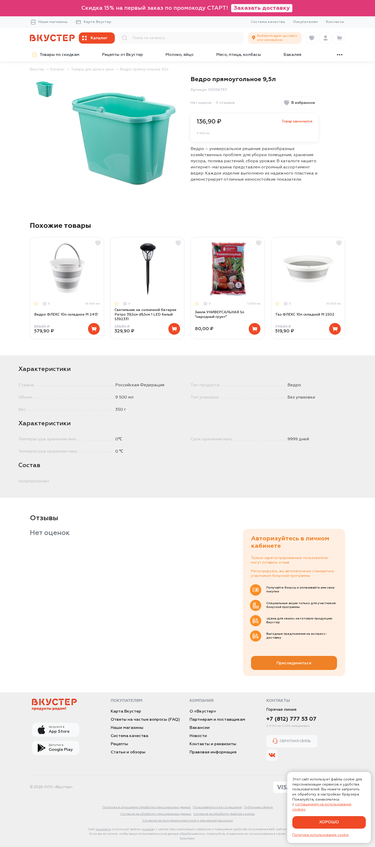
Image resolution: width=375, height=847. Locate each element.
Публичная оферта (258, 807)
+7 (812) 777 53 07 (291, 719)
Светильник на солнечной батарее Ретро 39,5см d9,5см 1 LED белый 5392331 (145, 314)
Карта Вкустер (97, 22)
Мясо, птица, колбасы (238, 55)
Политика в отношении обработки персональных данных (146, 807)
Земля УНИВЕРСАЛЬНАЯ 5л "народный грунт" (219, 314)
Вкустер (37, 69)
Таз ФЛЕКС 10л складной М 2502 (304, 314)
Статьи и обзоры (128, 752)
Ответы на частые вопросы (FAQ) (145, 720)
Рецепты (119, 744)
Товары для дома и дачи (92, 69)
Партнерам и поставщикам (217, 720)
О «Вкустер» (203, 711)
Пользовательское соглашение (217, 807)
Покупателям (305, 22)
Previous (30, 288)
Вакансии (200, 728)
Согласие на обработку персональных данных (155, 814)
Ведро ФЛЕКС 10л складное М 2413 (66, 314)
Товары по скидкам (59, 55)
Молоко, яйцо (179, 55)
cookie (148, 829)
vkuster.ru (103, 829)
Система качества (268, 22)
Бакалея (292, 55)
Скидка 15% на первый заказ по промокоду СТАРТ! (185, 8)
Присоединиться (294, 663)
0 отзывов (225, 103)
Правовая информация (213, 752)
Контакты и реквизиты (213, 744)
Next (345, 288)
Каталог (58, 69)
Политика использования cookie (320, 835)
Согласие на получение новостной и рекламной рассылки (187, 820)
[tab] (45, 89)
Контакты (335, 22)
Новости (198, 736)
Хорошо (329, 822)
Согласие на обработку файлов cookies (224, 814)
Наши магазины (53, 22)
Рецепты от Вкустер (122, 55)
